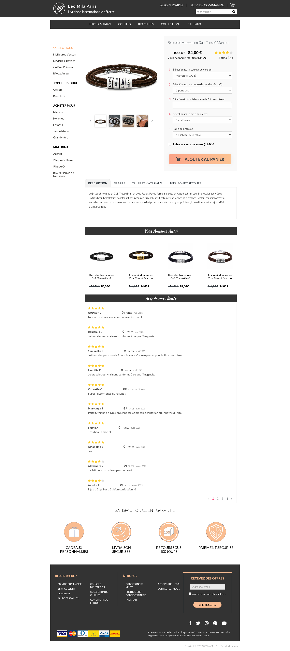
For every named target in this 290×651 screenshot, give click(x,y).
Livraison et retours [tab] (185, 183)
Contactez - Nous (169, 588)
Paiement (131, 599)
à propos (130, 576)
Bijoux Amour (61, 73)
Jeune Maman (61, 131)
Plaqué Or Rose (63, 160)
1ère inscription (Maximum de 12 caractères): (199, 99)
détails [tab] (119, 183)
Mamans (58, 112)
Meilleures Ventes (64, 54)
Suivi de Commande (70, 583)
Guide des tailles (68, 598)
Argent (57, 153)
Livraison (64, 593)
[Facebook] (190, 623)
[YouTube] (224, 623)
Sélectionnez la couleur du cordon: (192, 69)
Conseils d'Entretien (97, 585)
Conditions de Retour (99, 601)
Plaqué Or (59, 166)
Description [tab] (97, 183)
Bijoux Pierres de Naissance (63, 174)
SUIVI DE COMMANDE (207, 5)
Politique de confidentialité (136, 593)
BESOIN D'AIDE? (171, 5)
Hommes (58, 118)
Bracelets (59, 96)
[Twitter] (198, 623)
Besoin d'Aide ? (66, 576)
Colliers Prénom (63, 67)
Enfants (58, 124)
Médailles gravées (64, 60)
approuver (208, 594)
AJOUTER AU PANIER (204, 159)
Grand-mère (60, 137)
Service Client (66, 588)
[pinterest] (215, 623)
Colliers (58, 89)
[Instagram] (207, 623)
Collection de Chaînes (99, 593)
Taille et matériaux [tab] (147, 183)
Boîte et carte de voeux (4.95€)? (193, 144)
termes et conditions (214, 594)
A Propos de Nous (168, 583)
